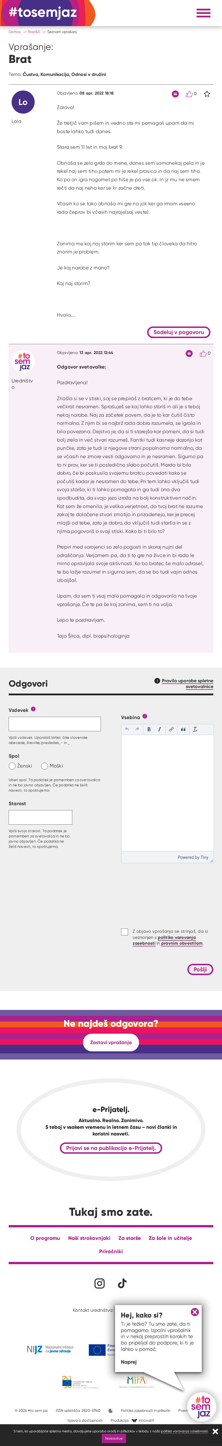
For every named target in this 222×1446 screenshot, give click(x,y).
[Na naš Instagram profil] (99, 1283)
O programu (45, 1238)
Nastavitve (114, 1438)
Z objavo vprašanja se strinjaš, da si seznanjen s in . (170, 937)
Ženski (24, 766)
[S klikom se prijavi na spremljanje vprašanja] (207, 93)
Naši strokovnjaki (89, 1238)
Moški (56, 766)
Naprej (129, 1361)
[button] (127, 729)
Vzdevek (19, 710)
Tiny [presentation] (204, 857)
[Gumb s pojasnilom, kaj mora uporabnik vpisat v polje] (33, 708)
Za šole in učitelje (170, 1238)
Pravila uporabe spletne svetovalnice (187, 683)
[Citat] (175, 94)
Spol (14, 756)
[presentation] (127, 730)
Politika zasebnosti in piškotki (145, 1410)
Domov (15, 32)
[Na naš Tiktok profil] (122, 1283)
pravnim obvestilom (182, 943)
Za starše (130, 1238)
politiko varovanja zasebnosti (184, 1431)
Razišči (34, 32)
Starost (17, 803)
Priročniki (111, 1251)
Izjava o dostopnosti (85, 1420)
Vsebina (130, 717)
